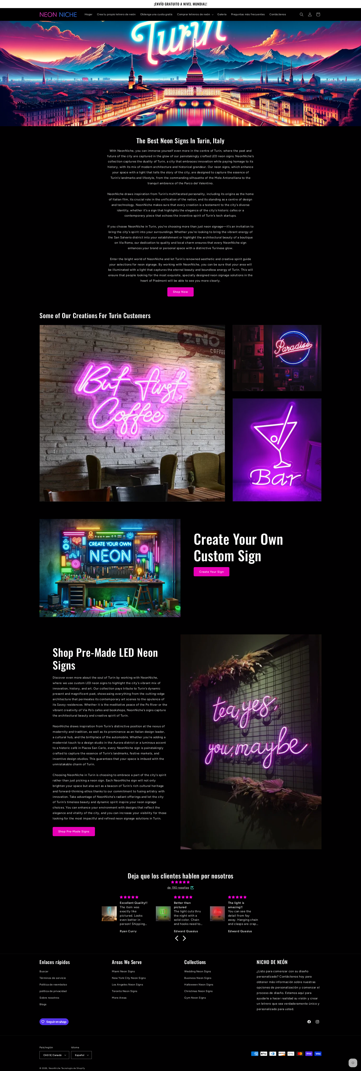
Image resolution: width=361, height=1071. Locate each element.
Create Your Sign (211, 571)
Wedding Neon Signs (197, 971)
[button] (195, 14)
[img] (180, 882)
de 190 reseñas (178, 887)
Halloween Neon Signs (198, 984)
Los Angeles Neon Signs (127, 984)
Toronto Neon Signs (124, 991)
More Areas (119, 997)
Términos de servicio (52, 978)
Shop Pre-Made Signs (73, 831)
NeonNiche (55, 1068)
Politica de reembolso (53, 984)
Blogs (43, 1004)
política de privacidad (53, 991)
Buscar (44, 971)
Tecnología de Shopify (73, 1068)
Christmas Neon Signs (198, 991)
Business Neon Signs (197, 978)
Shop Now (180, 292)
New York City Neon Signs (129, 978)
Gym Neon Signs (195, 997)
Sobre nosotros (49, 997)
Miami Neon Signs (123, 971)
